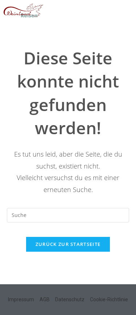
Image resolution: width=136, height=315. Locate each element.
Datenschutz (70, 299)
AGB (45, 299)
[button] (127, 10)
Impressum (21, 299)
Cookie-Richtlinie (109, 299)
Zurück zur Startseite (68, 244)
